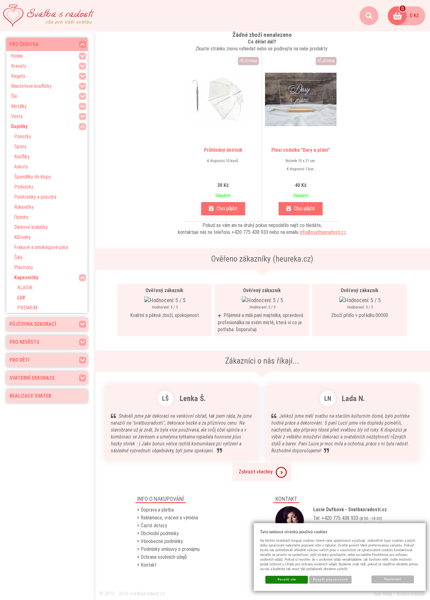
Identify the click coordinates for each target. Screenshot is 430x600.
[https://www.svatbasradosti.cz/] (48, 15)
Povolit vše (287, 579)
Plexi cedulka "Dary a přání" (300, 150)
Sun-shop (383, 594)
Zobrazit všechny (256, 472)
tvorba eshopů (410, 594)
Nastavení (392, 579)
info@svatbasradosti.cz (323, 232)
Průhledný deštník (223, 150)
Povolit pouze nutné (330, 579)
